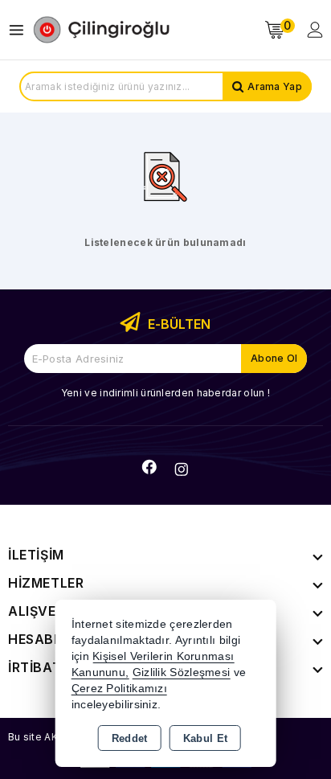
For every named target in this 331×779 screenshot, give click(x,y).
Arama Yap (274, 86)
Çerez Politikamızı (119, 689)
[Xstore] (101, 29)
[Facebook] (149, 467)
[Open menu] (20, 30)
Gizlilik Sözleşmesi (182, 672)
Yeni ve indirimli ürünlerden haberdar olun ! (165, 393)
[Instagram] (181, 469)
